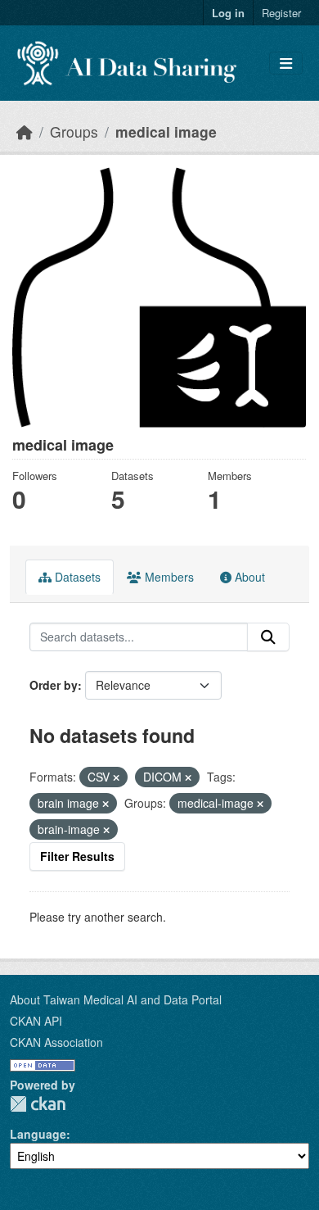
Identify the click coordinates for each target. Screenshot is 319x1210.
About (248, 577)
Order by (53, 685)
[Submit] (268, 637)
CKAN (37, 1104)
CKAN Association (56, 1042)
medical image (166, 131)
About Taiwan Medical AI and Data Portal (116, 999)
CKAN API (36, 1021)
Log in (228, 12)
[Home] (24, 131)
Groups (74, 131)
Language (38, 1134)
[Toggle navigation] (286, 63)
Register (281, 12)
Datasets (76, 577)
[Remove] (116, 777)
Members (168, 577)
